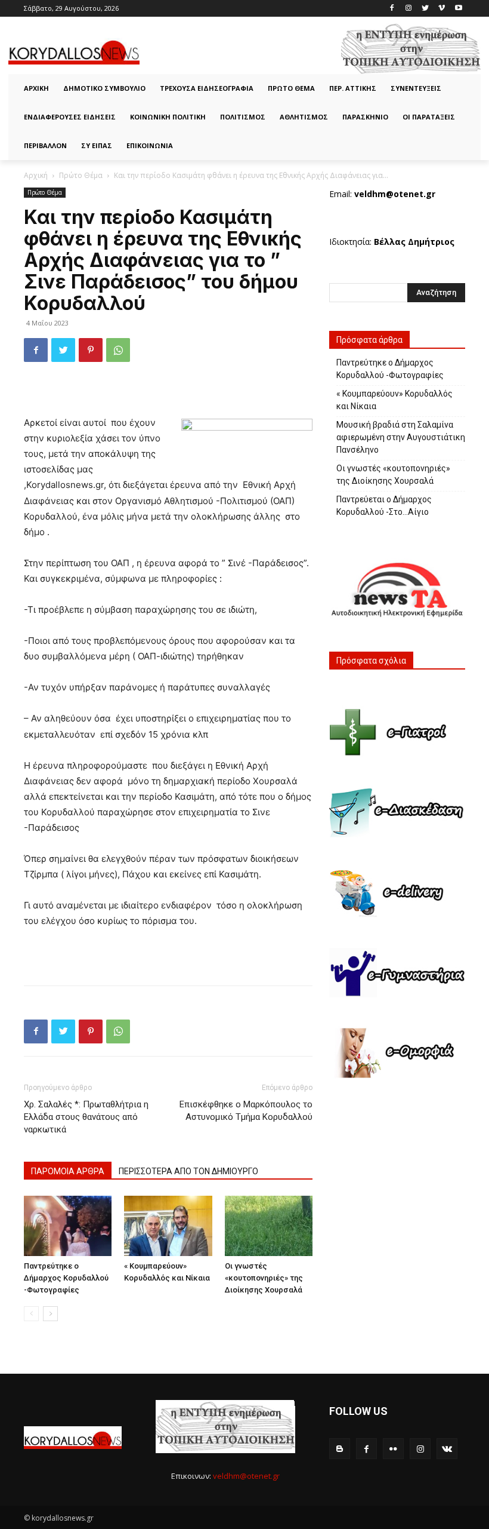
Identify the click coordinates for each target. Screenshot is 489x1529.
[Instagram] (409, 9)
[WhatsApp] (118, 350)
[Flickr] (393, 1448)
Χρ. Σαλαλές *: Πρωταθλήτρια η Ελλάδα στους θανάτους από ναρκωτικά (86, 1117)
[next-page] (50, 1313)
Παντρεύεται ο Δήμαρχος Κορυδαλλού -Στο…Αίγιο (384, 506)
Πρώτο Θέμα (81, 175)
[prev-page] (31, 1313)
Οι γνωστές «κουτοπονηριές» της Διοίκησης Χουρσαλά (264, 1277)
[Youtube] (458, 9)
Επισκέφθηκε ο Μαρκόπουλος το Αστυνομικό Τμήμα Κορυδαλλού (245, 1110)
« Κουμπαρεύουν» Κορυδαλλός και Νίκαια (394, 400)
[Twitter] (425, 9)
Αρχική (36, 175)
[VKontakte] (447, 1448)
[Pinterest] (91, 350)
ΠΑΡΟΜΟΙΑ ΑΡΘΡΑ (67, 1171)
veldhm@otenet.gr (246, 1475)
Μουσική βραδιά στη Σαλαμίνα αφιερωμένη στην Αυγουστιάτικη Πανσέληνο (400, 437)
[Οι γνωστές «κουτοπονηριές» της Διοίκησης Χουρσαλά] (268, 1226)
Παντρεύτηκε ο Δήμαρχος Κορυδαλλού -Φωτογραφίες (66, 1277)
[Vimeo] (441, 9)
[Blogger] (339, 1448)
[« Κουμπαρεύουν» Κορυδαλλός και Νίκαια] (168, 1226)
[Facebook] (392, 9)
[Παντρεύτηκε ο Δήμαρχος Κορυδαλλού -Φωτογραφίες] (68, 1226)
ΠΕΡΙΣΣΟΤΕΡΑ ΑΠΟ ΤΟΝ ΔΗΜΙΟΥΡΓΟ (188, 1171)
